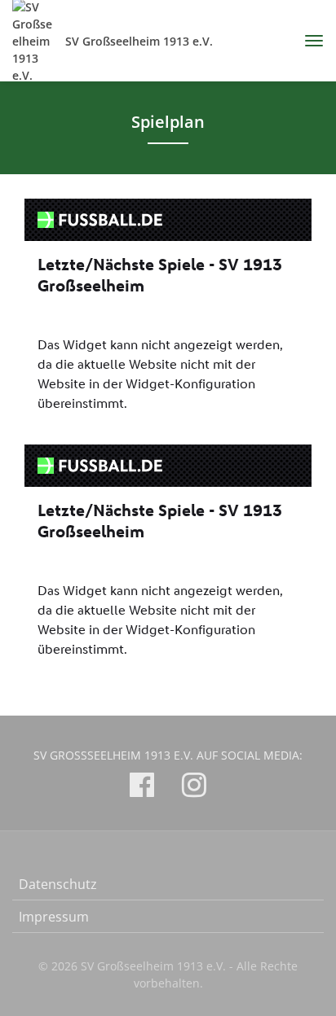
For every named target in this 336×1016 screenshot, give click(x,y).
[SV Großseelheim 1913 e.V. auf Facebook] (142, 787)
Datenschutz (58, 884)
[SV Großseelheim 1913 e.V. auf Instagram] (194, 787)
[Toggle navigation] (308, 40)
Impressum (54, 917)
